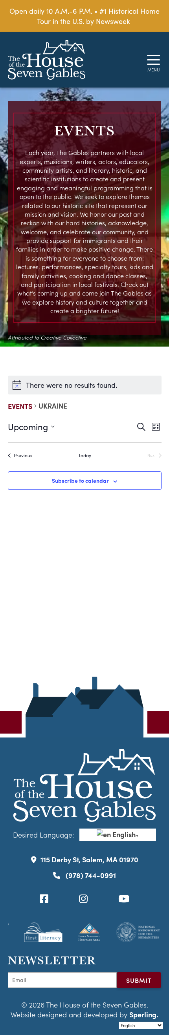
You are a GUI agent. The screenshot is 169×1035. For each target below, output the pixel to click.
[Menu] (153, 60)
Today (84, 455)
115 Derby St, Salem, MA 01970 (89, 859)
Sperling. (143, 1014)
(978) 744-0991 (90, 875)
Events (20, 406)
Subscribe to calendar (80, 480)
